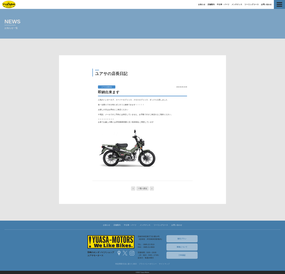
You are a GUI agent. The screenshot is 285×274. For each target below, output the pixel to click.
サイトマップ (164, 264)
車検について (182, 247)
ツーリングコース (251, 4)
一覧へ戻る (142, 188)
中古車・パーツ (223, 4)
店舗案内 (211, 4)
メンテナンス (237, 4)
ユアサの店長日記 (106, 87)
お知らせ (201, 4)
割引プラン (182, 239)
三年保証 (182, 255)
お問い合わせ (266, 4)
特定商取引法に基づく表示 (126, 264)
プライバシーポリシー (148, 264)
